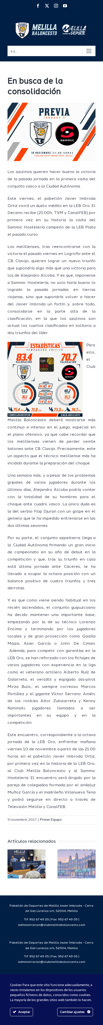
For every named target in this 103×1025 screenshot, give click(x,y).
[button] (11, 864)
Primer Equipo (51, 819)
